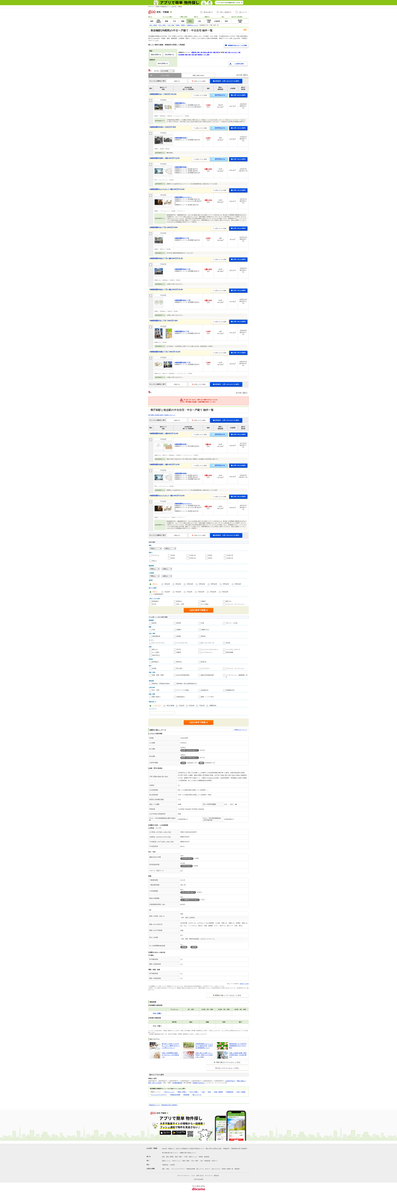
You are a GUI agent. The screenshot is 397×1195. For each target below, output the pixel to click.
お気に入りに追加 (199, 81)
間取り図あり (241, 1081)
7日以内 (202, 705)
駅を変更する (169, 54)
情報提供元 (226, 1148)
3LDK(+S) (192, 558)
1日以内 (181, 705)
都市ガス (228, 601)
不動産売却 (165, 1165)
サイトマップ (208, 1175)
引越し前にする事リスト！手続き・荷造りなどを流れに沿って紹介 (204, 1055)
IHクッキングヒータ (207, 643)
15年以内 (202, 584)
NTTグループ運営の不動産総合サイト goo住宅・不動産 (165, 6)
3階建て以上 (205, 629)
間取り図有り (156, 697)
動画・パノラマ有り (207, 697)
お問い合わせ (200, 1175)
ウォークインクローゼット (209, 649)
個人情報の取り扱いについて (170, 1152)
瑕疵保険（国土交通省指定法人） (187, 683)
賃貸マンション (193, 1156)
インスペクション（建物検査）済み (236, 676)
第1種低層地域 (177, 1083)
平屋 (153, 629)
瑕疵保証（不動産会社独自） (161, 683)
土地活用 (172, 1165)
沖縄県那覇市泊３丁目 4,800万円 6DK (163, 227)
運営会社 (216, 1175)
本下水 (154, 604)
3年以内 (167, 584)
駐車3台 (203, 662)
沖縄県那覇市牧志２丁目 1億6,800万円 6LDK (166, 258)
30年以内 (238, 584)
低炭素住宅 (204, 690)
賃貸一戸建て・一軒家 (181, 1156)
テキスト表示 (165, 75)
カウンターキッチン (158, 643)
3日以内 (191, 705)
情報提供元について (154, 1105)
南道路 (179, 636)
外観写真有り (181, 697)
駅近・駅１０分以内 (154, 1083)
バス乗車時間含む (158, 594)
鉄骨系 (179, 623)
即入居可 (179, 668)
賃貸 (209, 1092)
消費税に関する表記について (188, 1152)
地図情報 (236, 1169)
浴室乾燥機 (229, 652)
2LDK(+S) (230, 555)
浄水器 (228, 643)
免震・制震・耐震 (158, 675)
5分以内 (178, 592)
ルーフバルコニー (207, 652)
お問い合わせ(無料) (239, 95)
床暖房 (179, 652)
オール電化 (204, 604)
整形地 (203, 636)
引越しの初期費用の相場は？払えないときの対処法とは (170, 1055)
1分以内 (167, 592)
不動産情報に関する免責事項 (169, 1105)
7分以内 (189, 592)
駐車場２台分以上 (198, 1083)
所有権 (154, 668)
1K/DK (173, 555)
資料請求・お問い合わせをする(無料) (227, 81)
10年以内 (190, 584)
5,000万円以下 (230, 1081)
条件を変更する (163, 63)
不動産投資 (229, 1092)
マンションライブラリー (159, 1094)
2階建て (203, 601)
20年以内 (214, 584)
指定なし (155, 584)
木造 (202, 623)
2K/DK (210, 555)
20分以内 (225, 592)
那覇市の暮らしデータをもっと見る (228, 995)
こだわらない (157, 705)
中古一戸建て (194, 1092)
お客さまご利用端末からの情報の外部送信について (190, 1148)
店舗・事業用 (218, 1092)
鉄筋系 (154, 623)
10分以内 (201, 592)
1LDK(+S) (192, 555)
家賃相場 (186, 1094)
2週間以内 (212, 705)
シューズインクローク (233, 649)
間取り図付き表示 (198, 75)
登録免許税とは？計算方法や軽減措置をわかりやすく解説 (237, 1046)
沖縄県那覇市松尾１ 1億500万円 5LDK (163, 433)
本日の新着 (170, 705)
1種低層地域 (156, 636)
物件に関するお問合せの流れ (214, 1148)
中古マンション (169, 1092)
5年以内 (178, 584)
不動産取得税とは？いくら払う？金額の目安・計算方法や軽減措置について (204, 1046)
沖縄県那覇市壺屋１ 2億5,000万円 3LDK (164, 158)
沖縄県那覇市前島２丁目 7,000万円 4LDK (164, 352)
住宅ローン (215, 1161)
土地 (203, 1092)
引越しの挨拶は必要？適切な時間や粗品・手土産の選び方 (237, 1055)
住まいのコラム (216, 1169)
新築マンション (166, 1161)
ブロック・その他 (231, 623)
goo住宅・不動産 (152, 1148)
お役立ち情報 (151, 1168)
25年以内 (226, 584)
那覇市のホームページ (241, 729)
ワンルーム (155, 555)
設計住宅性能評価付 (183, 675)
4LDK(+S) (230, 558)
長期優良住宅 (230, 690)
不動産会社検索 (175, 1094)
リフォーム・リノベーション (235, 604)
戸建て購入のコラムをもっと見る (228, 1062)
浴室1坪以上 (156, 655)
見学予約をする (220, 95)
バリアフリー (205, 668)
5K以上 (154, 561)
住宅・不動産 (241, 1092)
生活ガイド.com (244, 983)
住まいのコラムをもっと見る (228, 1068)
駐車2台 (179, 601)
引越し (168, 1169)
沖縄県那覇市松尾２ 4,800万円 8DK (162, 127)
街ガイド (207, 1169)
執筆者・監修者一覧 (227, 1169)
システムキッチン (182, 643)
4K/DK (210, 558)
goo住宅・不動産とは (168, 1148)
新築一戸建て (182, 1092)
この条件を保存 (239, 63)
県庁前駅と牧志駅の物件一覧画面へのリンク (161, 415)
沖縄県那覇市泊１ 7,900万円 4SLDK (163, 94)
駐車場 (201, 1156)
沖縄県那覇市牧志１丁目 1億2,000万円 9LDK (166, 289)
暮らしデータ (197, 1094)
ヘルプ (193, 1175)
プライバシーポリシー (183, 1175)
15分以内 (213, 592)
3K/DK (173, 558)
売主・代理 (180, 604)
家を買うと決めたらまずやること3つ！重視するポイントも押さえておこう (171, 1046)
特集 (163, 1169)
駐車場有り (155, 601)
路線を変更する (156, 54)
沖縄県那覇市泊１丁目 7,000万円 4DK (163, 321)
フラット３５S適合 (183, 690)
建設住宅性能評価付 (207, 675)
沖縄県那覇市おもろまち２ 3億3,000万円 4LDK (167, 189)
